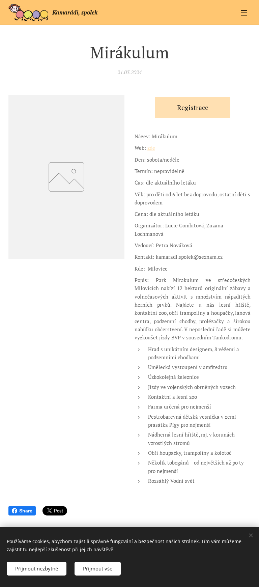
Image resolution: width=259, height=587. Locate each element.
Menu (244, 12)
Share (25, 510)
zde (151, 147)
